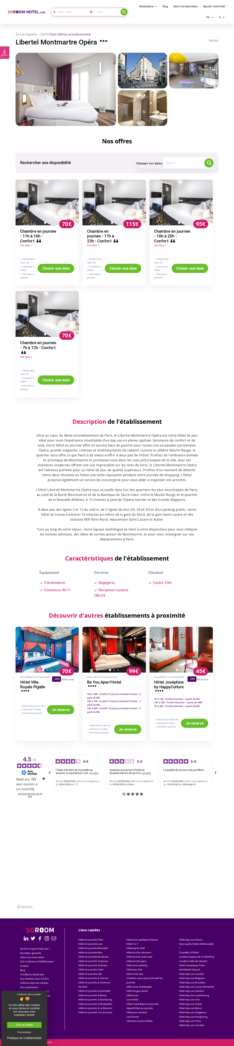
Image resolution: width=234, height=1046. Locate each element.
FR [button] (208, 17)
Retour (213, 40)
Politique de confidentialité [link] (24, 1038)
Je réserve (61, 710)
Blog (165, 6)
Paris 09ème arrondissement (70, 34)
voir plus (93, 773)
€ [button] (220, 17)
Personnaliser (24, 1032)
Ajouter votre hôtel (214, 6)
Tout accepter (24, 1024)
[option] (47, 202)
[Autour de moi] (92, 11)
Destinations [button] (146, 6)
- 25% (192, 679)
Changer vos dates (149, 163)
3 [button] (52, 671)
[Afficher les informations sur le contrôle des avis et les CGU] (43, 778)
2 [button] (50, 223)
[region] (117, 869)
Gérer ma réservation (185, 6)
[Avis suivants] (215, 772)
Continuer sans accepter (29, 994)
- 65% (56, 679)
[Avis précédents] (49, 772)
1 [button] (46, 223)
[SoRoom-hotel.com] (26, 12)
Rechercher (123, 11)
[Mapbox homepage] (25, 907)
